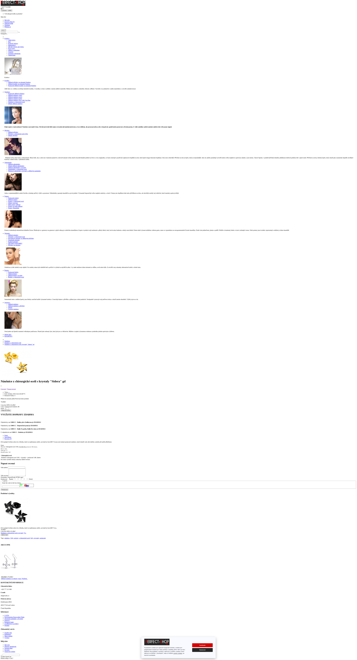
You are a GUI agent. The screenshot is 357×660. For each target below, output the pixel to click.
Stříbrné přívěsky (13, 132)
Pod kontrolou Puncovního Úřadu (14, 617)
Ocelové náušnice (13, 309)
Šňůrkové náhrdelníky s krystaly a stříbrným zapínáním (24, 171)
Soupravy (7, 302)
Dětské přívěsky (13, 135)
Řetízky (6, 270)
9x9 (31, 538)
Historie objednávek (10, 646)
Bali (9, 42)
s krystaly (36, 538)
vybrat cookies (177, 653)
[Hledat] (19, 32)
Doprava (7, 620)
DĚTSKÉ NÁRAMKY (15, 243)
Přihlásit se (7, 27)
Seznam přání (8, 648)
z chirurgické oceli (24, 538)
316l (11, 538)
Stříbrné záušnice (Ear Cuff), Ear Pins (19, 100)
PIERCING (7, 334)
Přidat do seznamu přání (8, 399)
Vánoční (10, 52)
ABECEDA (11, 40)
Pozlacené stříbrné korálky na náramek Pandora (22, 85)
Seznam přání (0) (9, 22)
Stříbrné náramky (13, 235)
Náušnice (7, 92)
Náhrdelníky (8, 162)
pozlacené (43, 538)
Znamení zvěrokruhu (14, 53)
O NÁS (6, 615)
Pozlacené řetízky (13, 272)
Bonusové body (9, 622)
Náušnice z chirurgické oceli (16, 102)
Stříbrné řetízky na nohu (15, 275)
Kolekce (6, 38)
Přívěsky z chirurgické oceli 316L (18, 134)
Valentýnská (11, 55)
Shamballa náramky (14, 240)
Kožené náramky (13, 242)
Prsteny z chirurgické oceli (16, 201)
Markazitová (12, 45)
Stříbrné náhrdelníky (14, 164)
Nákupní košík (8, 23)
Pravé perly (11, 48)
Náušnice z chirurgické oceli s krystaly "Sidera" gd (19, 344)
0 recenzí (3, 389)
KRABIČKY (8, 336)
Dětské (10, 307)
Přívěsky (7, 130)
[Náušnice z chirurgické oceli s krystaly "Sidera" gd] (16, 377)
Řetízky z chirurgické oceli (16, 277)
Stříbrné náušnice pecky (15, 97)
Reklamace (7, 634)
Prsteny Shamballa (13, 208)
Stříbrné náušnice (13, 304)
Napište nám (8, 633)
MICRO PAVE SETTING (16, 47)
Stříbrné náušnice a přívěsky (16, 306)
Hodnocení (4, 479)
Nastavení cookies (9, 651)
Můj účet (7, 20)
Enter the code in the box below (11, 483)
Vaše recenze (4, 475)
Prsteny (6, 196)
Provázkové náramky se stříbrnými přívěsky (21, 238)
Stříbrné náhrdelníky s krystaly (17, 167)
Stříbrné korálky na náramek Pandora (19, 84)
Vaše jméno (4, 467)
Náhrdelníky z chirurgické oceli (17, 169)
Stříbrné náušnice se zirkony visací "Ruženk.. (14, 578)
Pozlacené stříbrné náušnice (16, 93)
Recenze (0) (8, 439)
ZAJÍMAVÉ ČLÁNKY (11, 624)
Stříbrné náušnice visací (15, 95)
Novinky (7, 650)
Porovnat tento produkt (22, 399)
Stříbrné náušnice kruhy (15, 98)
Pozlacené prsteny (13, 198)
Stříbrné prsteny (12, 199)
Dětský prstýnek (13, 203)
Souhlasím (202, 645)
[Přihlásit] (1, 655)
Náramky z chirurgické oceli (16, 237)
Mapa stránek (8, 636)
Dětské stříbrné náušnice (15, 103)
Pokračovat (4, 489)
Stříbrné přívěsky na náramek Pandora (19, 82)
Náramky (7, 233)
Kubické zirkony (13, 43)
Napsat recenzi (11, 389)
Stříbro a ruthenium (14, 50)
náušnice (7, 538)
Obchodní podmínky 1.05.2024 (13, 619)
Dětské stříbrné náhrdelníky (16, 166)
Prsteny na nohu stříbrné (15, 206)
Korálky (6, 80)
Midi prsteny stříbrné (14, 204)
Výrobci (6, 638)
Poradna (6, 625)
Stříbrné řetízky (12, 274)
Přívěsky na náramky (14, 245)
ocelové (16, 538)
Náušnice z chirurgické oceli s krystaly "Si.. (13, 533)
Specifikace (7, 437)
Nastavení (202, 650)
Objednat (7, 25)
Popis (6, 435)
